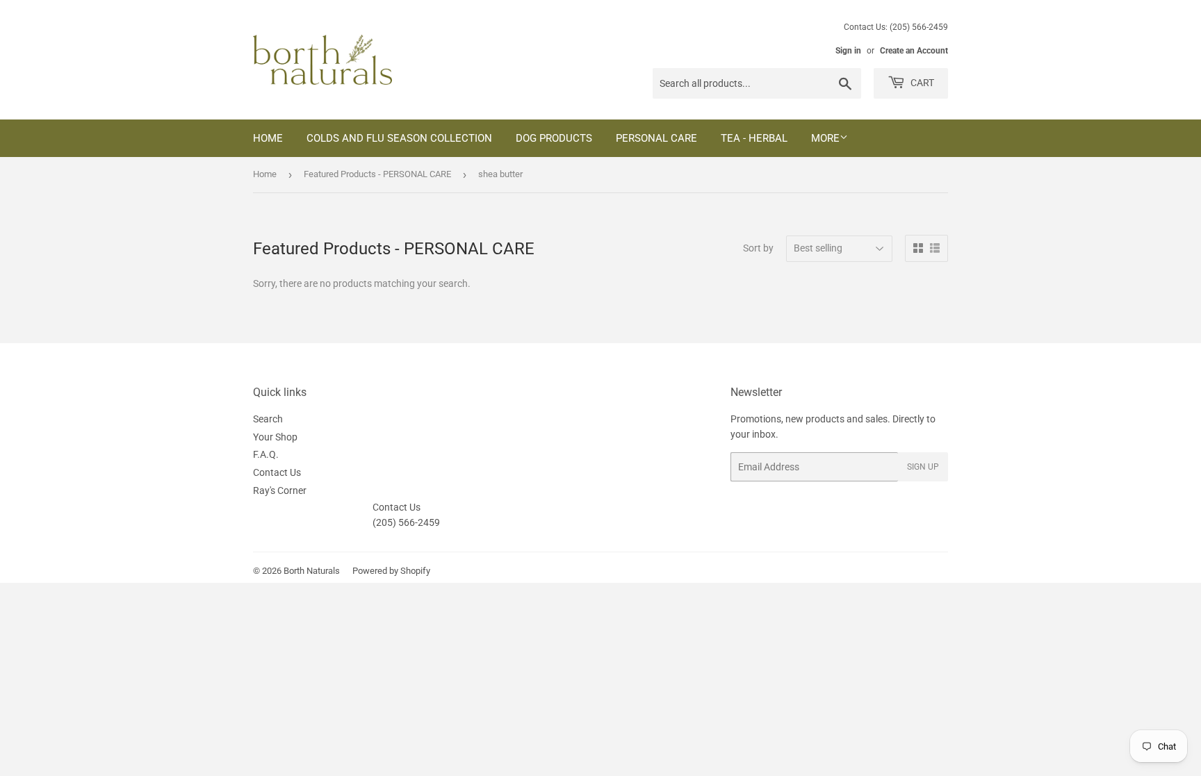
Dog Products (554, 138)
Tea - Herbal (754, 138)
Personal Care (656, 138)
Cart (921, 82)
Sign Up (923, 467)
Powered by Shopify (391, 571)
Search (268, 418)
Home (268, 138)
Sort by (758, 248)
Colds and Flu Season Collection (399, 138)
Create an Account (914, 51)
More (825, 138)
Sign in (848, 51)
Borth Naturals (312, 571)
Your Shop (275, 437)
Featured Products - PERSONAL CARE (377, 174)
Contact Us (277, 472)
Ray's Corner (280, 490)
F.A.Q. (266, 454)
